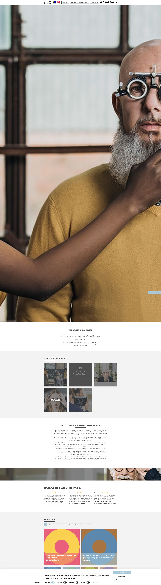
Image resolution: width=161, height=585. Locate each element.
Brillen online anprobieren (79, 2)
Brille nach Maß (80, 400)
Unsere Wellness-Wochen (55, 374)
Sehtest (65, 2)
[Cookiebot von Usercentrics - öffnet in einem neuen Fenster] (36, 582)
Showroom (94, 2)
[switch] (65, 582)
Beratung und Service (53, 323)
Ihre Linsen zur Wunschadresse (55, 400)
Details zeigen (95, 582)
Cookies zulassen (122, 572)
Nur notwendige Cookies (121, 579)
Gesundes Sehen (105, 374)
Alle (45, 524)
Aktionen (90, 524)
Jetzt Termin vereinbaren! (155, 292)
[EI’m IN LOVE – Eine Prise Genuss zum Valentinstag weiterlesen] (62, 547)
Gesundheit (63, 524)
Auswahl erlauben (122, 576)
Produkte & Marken (73, 524)
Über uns (83, 524)
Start (45, 323)
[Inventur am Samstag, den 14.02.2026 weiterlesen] (99, 547)
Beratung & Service (53, 524)
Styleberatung (80, 374)
